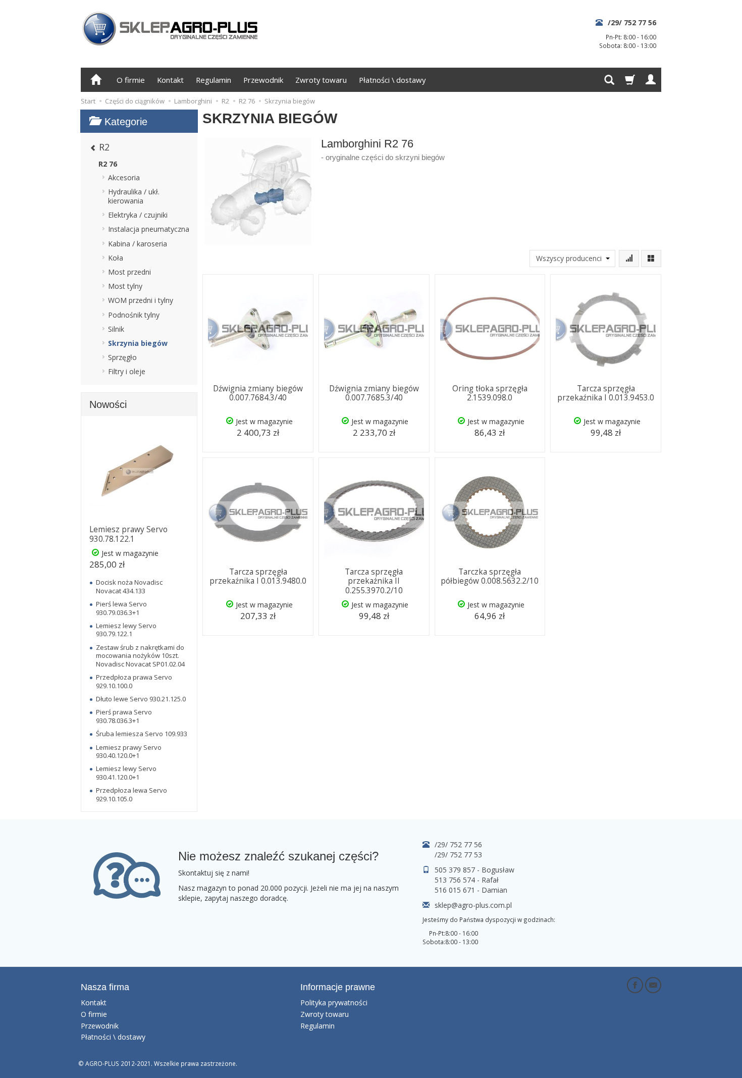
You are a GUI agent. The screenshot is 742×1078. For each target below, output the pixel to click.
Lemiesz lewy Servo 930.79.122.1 (126, 629)
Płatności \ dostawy (392, 80)
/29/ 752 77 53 (458, 854)
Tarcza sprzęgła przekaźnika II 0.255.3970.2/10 (374, 581)
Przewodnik (263, 80)
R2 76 (107, 164)
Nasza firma (105, 987)
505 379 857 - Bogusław (474, 870)
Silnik (116, 329)
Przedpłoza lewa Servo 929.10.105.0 (131, 794)
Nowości (108, 404)
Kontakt (170, 80)
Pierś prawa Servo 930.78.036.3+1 (124, 716)
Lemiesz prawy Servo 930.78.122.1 (128, 534)
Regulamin (213, 80)
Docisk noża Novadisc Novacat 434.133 (129, 586)
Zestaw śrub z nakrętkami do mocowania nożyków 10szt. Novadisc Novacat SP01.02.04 (140, 656)
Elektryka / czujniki (138, 215)
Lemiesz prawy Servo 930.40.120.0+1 (129, 751)
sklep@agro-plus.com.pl (473, 905)
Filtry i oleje (126, 371)
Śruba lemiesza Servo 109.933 (141, 733)
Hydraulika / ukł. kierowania (134, 196)
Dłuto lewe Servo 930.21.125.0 (141, 698)
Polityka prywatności (333, 1002)
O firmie (131, 80)
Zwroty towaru (321, 80)
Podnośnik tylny (134, 315)
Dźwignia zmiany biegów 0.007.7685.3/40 (374, 393)
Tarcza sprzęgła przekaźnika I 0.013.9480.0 (257, 576)
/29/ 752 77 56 (632, 22)
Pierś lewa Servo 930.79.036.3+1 (121, 608)
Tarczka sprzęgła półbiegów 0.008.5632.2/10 (490, 576)
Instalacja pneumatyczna (148, 229)
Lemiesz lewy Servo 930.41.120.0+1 (126, 772)
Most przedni (129, 272)
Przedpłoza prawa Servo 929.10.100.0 (134, 681)
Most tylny (125, 286)
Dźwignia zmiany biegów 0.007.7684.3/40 (258, 393)
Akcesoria (124, 177)
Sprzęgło (122, 357)
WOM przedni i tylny (140, 300)
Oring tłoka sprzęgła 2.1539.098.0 (489, 393)
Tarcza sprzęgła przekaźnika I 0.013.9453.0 (605, 393)
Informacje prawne (337, 987)
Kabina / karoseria (137, 243)
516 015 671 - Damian (471, 890)
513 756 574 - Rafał (467, 880)
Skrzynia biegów (138, 343)
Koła (115, 258)
